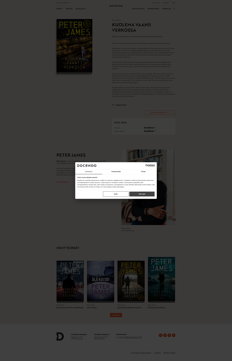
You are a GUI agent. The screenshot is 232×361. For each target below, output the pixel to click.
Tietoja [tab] (143, 171)
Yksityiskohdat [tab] (116, 171)
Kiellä (115, 194)
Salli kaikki (142, 194)
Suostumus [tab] (89, 171)
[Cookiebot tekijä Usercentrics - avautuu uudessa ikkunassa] (147, 165)
